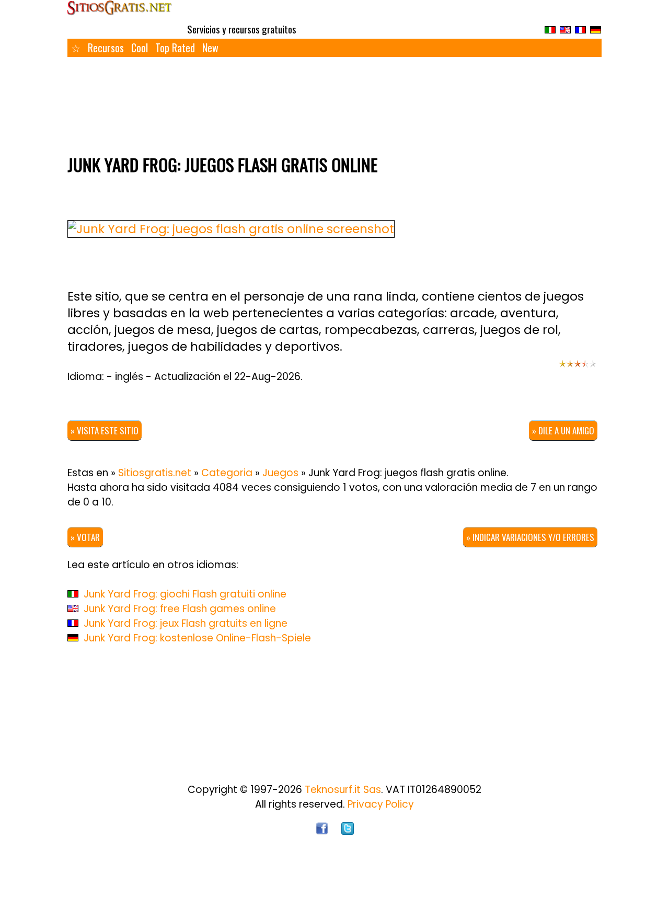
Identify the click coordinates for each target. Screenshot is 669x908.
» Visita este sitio (105, 430)
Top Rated (175, 47)
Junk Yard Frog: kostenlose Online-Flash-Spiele (197, 638)
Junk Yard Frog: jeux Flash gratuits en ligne (185, 623)
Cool (139, 47)
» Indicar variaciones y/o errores (530, 537)
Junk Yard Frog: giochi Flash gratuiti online (185, 594)
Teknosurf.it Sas (343, 790)
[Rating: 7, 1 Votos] (577, 368)
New (210, 47)
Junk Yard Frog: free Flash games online (180, 609)
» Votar (85, 537)
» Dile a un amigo (563, 430)
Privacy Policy (381, 804)
